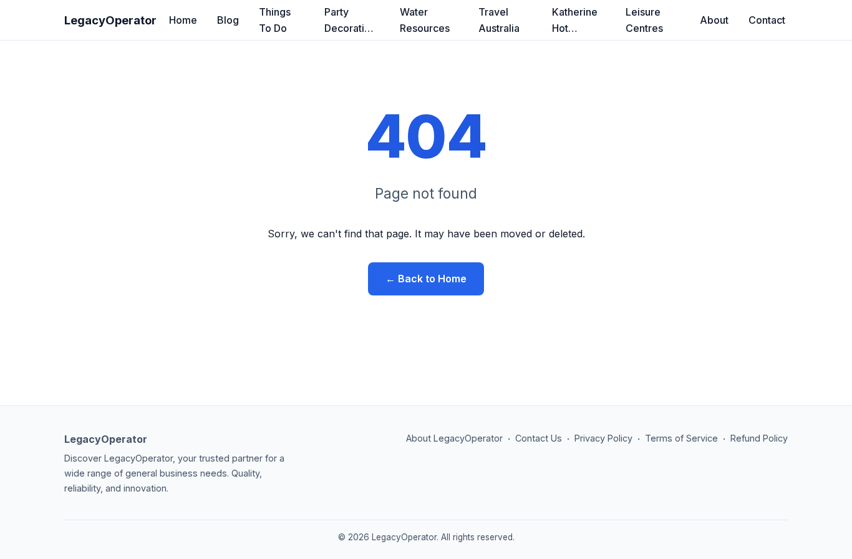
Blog (228, 20)
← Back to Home (426, 278)
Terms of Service (681, 438)
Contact (766, 20)
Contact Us (538, 438)
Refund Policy (759, 438)
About (714, 20)
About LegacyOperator (454, 438)
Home (183, 20)
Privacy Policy (603, 438)
